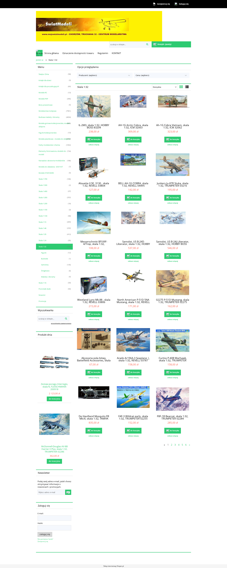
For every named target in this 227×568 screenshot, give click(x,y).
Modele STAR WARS (46, 173)
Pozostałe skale (45, 289)
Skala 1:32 (42, 246)
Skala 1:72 (42, 222)
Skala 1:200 (43, 203)
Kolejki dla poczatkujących (49, 86)
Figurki (43, 253)
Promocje (42, 301)
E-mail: (41, 513)
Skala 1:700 (43, 179)
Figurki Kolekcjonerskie (47, 133)
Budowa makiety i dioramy (49, 117)
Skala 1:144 (43, 216)
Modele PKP (43, 99)
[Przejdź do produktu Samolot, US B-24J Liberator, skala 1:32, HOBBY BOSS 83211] (172, 225)
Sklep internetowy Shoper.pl (113, 566)
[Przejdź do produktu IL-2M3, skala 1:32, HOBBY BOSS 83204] (94, 108)
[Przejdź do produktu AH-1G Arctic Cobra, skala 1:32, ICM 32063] (133, 108)
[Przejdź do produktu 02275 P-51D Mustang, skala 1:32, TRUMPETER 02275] (172, 283)
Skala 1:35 (42, 234)
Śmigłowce (45, 271)
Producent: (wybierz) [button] (88, 75)
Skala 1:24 (42, 240)
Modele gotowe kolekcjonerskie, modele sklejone (54, 125)
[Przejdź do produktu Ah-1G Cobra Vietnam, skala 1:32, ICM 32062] (172, 108)
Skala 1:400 (43, 191)
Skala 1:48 (42, 228)
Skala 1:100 (43, 210)
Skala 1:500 (43, 185)
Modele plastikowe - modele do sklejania (54, 139)
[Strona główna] (99, 25)
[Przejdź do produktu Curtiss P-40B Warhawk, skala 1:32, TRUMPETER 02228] (172, 341)
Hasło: (40, 523)
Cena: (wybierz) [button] (142, 75)
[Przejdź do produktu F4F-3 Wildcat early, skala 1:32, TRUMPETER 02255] (133, 399)
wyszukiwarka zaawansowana (61, 323)
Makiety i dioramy (48, 277)
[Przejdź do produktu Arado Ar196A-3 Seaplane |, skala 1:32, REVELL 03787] (133, 341)
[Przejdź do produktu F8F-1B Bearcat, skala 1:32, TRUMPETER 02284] (172, 399)
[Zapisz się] (68, 492)
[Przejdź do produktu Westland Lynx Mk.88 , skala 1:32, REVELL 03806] (94, 283)
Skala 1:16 (42, 283)
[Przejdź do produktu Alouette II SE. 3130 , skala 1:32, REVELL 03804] (94, 166)
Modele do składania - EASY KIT (51, 167)
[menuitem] (52, 53)
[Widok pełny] (187, 86)
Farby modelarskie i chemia (49, 145)
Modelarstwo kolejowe (47, 111)
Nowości (42, 295)
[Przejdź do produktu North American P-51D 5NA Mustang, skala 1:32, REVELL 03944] (133, 283)
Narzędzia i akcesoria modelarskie (52, 160)
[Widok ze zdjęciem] (181, 86)
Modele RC (43, 92)
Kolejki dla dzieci (45, 80)
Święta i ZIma (44, 74)
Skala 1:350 (43, 197)
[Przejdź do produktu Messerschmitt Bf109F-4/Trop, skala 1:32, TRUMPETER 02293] (94, 225)
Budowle (44, 258)
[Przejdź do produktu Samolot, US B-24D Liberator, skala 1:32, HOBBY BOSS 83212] (133, 225)
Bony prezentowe (45, 105)
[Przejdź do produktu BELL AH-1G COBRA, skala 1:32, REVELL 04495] (133, 166)
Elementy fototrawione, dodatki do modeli (52, 153)
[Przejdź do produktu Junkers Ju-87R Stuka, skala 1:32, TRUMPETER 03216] (172, 166)
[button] (94, 145)
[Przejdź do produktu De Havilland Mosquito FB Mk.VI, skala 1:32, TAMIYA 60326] (94, 399)
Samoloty (45, 265)
